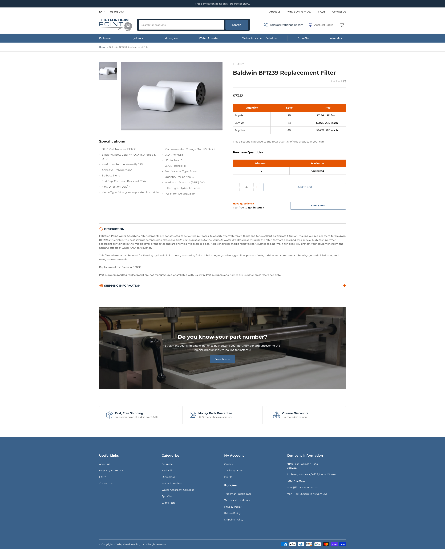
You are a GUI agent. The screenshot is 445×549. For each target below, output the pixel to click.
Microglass (171, 38)
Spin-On (303, 38)
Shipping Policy (233, 519)
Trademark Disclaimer (237, 493)
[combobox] (181, 25)
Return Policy (232, 513)
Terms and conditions (237, 500)
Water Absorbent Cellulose (259, 38)
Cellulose (105, 38)
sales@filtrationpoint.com (286, 24)
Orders (228, 464)
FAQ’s (321, 11)
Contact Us (339, 11)
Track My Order (233, 470)
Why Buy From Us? (299, 11)
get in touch (256, 207)
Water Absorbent (210, 38)
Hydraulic (138, 38)
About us (274, 11)
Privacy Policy (232, 506)
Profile (228, 477)
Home (102, 47)
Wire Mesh (337, 38)
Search (236, 24)
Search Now (222, 359)
